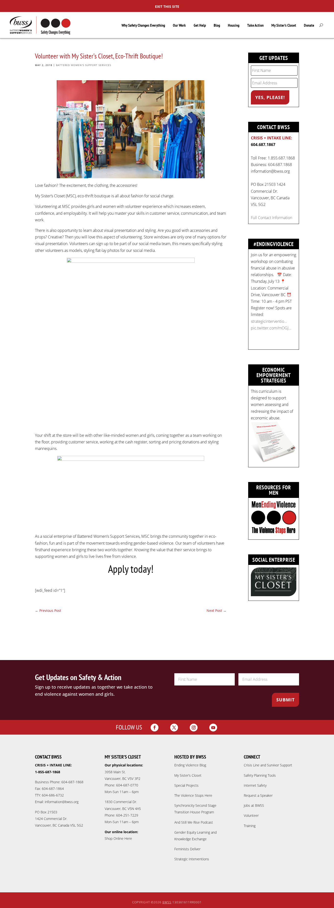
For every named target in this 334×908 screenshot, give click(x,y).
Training (250, 825)
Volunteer (251, 815)
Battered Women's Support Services (83, 65)
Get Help (200, 25)
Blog (217, 25)
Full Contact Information (271, 217)
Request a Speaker (258, 795)
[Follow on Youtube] (213, 727)
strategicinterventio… (269, 321)
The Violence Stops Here (193, 795)
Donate (309, 25)
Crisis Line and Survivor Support (268, 765)
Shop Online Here (118, 838)
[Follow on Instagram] (194, 727)
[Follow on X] (174, 727)
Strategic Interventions (191, 859)
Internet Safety (255, 785)
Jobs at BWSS (254, 805)
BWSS (166, 902)
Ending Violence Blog (190, 765)
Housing (233, 25)
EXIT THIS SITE (167, 6)
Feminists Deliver (187, 849)
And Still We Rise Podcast (193, 822)
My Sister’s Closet (283, 25)
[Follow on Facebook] (154, 727)
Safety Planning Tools (260, 775)
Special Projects (186, 785)
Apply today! (131, 569)
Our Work (179, 25)
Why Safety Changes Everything (143, 25)
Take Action (255, 25)
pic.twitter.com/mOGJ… (271, 328)
